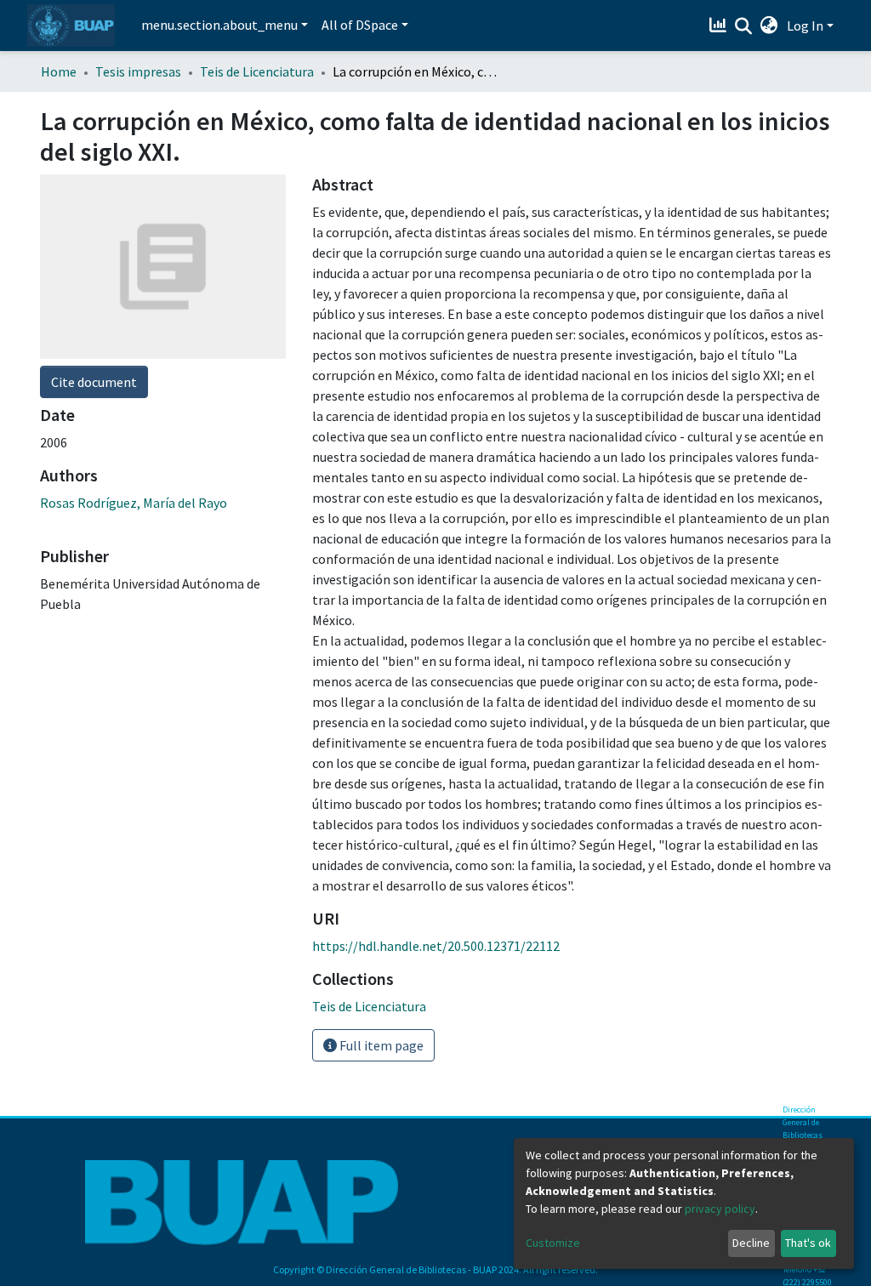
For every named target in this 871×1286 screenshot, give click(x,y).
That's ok (808, 1242)
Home (59, 71)
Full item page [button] (380, 1045)
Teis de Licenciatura (257, 71)
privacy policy (720, 1208)
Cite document (94, 381)
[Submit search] (743, 26)
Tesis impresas (138, 71)
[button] (769, 25)
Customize (553, 1242)
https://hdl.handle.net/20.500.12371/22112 (436, 945)
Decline (751, 1242)
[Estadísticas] (720, 25)
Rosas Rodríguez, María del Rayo (133, 502)
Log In (805, 25)
